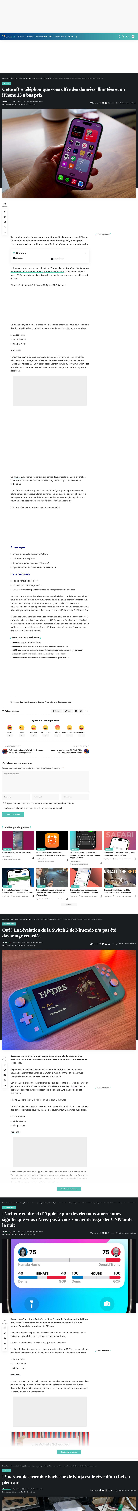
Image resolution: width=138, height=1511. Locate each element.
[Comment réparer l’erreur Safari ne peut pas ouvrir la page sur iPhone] (120, 840)
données (34, 702)
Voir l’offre (16, 350)
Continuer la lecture (69, 1189)
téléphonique (62, 702)
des (29, 702)
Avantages (19, 258)
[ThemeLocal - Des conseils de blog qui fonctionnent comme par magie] (8, 37)
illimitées (41, 702)
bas (21, 702)
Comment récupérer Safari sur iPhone (26, 642)
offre (51, 702)
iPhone (47, 702)
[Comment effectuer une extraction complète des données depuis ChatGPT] (18, 877)
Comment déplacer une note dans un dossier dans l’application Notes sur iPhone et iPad (50, 892)
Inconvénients (58, 259)
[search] (123, 36)
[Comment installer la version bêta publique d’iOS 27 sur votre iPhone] (120, 877)
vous (69, 702)
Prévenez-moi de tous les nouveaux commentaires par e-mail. (33, 808)
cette (25, 702)
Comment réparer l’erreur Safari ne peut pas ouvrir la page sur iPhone (38, 654)
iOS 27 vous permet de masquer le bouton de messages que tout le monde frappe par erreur (47, 650)
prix (55, 702)
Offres (6, 83)
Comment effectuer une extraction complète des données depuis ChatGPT (40, 658)
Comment (7, 849)
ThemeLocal (6, 101)
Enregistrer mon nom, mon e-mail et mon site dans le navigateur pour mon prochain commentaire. (39, 803)
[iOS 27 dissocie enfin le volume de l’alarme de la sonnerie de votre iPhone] (52, 840)
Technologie (9, 924)
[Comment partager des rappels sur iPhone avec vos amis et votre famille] (86, 877)
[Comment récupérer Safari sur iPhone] (18, 840)
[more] (76, 36)
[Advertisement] (69, 17)
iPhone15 (18, 477)
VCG (74, 1086)
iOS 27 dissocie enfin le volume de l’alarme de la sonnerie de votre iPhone (40, 646)
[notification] (119, 36)
